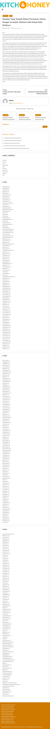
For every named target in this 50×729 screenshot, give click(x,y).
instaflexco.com (5, 586)
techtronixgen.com (6, 291)
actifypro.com (5, 583)
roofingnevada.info (6, 676)
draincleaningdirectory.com (7, 235)
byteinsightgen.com (6, 319)
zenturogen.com (5, 487)
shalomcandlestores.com (7, 224)
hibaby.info (4, 663)
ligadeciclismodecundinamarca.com (9, 682)
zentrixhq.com (5, 474)
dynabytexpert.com (6, 478)
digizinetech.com (5, 320)
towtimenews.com (6, 234)
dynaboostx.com (5, 584)
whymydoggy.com (6, 186)
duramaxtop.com (5, 258)
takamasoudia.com (6, 260)
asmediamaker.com (6, 217)
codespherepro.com (6, 327)
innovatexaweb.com (6, 370)
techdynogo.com (5, 279)
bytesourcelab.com (6, 463)
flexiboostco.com (5, 535)
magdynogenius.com (6, 288)
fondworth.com (5, 204)
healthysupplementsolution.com (8, 276)
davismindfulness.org (6, 691)
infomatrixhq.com (6, 402)
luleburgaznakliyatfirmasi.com (8, 244)
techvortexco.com (6, 375)
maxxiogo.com (5, 481)
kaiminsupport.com (6, 196)
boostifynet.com (5, 574)
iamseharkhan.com (6, 206)
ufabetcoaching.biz (6, 689)
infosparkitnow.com (6, 373)
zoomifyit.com (5, 522)
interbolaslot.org (5, 190)
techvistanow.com (6, 401)
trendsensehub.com (6, 627)
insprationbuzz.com (6, 201)
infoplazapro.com (6, 304)
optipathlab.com (5, 540)
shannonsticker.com (6, 199)
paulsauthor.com (5, 265)
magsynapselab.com (6, 289)
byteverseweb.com (6, 447)
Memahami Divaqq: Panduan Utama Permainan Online (14, 145)
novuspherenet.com (6, 502)
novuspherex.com (6, 568)
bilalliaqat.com (5, 669)
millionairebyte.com (6, 692)
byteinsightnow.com (6, 332)
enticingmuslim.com (6, 248)
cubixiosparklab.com (6, 404)
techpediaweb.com (6, 297)
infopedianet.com (5, 453)
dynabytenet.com (5, 438)
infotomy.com (5, 275)
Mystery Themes (38, 726)
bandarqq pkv (7, 718)
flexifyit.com (4, 479)
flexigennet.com (5, 268)
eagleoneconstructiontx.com (8, 646)
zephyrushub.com (6, 538)
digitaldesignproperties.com (7, 209)
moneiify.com (5, 221)
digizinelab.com (5, 425)
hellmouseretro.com (6, 253)
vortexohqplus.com (6, 591)
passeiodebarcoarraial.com (7, 203)
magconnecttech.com (6, 635)
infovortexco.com (6, 424)
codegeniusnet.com (6, 386)
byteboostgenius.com (6, 450)
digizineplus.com (5, 460)
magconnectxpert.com (7, 417)
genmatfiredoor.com (6, 640)
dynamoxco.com (5, 486)
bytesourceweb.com (6, 330)
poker (3, 166)
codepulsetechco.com (6, 393)
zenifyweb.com (5, 637)
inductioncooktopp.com (7, 673)
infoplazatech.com (6, 378)
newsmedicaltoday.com (7, 674)
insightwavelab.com (6, 617)
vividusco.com (5, 556)
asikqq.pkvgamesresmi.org (10, 722)
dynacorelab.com (5, 552)
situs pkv (4, 161)
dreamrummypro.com (6, 194)
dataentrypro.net (5, 193)
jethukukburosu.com (6, 239)
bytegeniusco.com (6, 309)
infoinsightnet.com (6, 388)
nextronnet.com (5, 484)
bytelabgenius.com (6, 299)
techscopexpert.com (6, 296)
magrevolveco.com (6, 335)
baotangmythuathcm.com (7, 237)
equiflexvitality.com (6, 648)
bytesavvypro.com (6, 317)
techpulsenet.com (6, 420)
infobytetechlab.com (6, 325)
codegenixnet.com (6, 329)
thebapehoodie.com (6, 245)
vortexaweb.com (5, 565)
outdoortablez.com (6, 273)
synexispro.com (5, 679)
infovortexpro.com (6, 338)
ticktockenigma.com (6, 628)
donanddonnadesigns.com (7, 645)
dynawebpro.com (5, 492)
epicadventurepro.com (6, 615)
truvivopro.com (5, 555)
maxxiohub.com (5, 561)
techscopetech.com (6, 430)
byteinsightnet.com (6, 391)
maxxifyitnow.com (6, 466)
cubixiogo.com (5, 501)
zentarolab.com (5, 514)
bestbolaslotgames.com (7, 658)
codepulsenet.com (6, 455)
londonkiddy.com (5, 687)
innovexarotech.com (6, 337)
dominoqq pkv (5, 165)
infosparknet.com (6, 465)
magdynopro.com (6, 302)
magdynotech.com (6, 456)
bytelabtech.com (5, 368)
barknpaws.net (5, 214)
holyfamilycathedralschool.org (8, 686)
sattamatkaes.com (6, 227)
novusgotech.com (6, 483)
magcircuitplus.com (6, 340)
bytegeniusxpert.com (6, 380)
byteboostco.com (6, 414)
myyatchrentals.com (6, 222)
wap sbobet (3, 709)
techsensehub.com (6, 366)
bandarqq (4, 173)
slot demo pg (5, 171)
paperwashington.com (6, 664)
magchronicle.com (6, 281)
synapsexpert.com (6, 512)
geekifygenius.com (6, 632)
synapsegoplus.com (6, 452)
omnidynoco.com (5, 507)
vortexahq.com (5, 558)
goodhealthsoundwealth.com (8, 250)
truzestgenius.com (6, 419)
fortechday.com (5, 694)
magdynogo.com (5, 348)
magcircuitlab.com (6, 411)
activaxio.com (5, 601)
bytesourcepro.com (6, 440)
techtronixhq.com (5, 360)
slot (21, 28)
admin (13, 28)
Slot (11, 15)
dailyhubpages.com (6, 653)
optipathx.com (5, 471)
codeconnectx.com (6, 396)
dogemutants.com (6, 257)
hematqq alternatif (5, 713)
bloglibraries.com (5, 242)
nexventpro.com (5, 576)
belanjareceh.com (6, 198)
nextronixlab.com (5, 473)
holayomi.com (5, 681)
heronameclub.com (6, 270)
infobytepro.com (5, 383)
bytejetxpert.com (5, 345)
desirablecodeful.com (6, 266)
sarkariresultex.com (6, 211)
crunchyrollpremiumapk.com (8, 229)
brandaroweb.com (6, 520)
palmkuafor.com (5, 191)
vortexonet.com (5, 547)
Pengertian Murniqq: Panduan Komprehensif (12, 137)
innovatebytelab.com (6, 381)
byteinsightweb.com (6, 286)
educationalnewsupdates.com (8, 534)
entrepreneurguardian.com (7, 661)
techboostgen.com (6, 365)
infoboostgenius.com (6, 314)
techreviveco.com (6, 435)
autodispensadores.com (7, 671)
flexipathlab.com (5, 496)
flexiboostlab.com (6, 589)
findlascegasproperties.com (8, 642)
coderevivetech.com (6, 333)
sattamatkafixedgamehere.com (8, 659)
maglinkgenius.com (6, 409)
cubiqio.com (4, 607)
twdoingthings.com (6, 262)
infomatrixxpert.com (6, 398)
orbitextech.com (5, 633)
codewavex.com (5, 412)
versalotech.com (5, 596)
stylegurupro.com (5, 604)
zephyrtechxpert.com (6, 422)
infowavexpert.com (6, 307)
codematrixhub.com (6, 311)
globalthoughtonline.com (7, 219)
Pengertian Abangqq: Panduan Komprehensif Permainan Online (16, 148)
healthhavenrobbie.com (7, 643)
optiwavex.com (5, 505)
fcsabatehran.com (6, 255)
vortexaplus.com (5, 499)
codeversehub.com (6, 445)
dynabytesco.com (6, 602)
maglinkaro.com (5, 437)
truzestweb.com (5, 510)
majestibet (8, 721)
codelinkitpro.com (6, 363)
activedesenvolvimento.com (8, 651)
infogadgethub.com (6, 362)
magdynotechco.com (6, 371)
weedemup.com (5, 666)
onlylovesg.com (5, 650)
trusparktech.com (6, 571)
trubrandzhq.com (5, 573)
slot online (4, 160)
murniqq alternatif (9, 711)
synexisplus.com (5, 545)
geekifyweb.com (5, 376)
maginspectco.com (6, 347)
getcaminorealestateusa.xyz (8, 695)
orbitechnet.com (5, 504)
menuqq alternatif (4, 704)
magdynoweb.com (6, 432)
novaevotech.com (6, 406)
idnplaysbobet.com (6, 655)
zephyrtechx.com (5, 578)
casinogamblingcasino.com (7, 232)
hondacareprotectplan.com (7, 230)
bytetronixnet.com (6, 343)
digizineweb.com (5, 394)
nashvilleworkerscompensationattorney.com (11, 684)
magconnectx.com (6, 677)
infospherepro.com (6, 610)
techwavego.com (5, 427)
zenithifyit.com (5, 560)
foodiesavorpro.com (6, 612)
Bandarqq (5, 15)
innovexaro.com (5, 461)
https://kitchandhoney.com (18, 103)
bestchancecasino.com (7, 668)
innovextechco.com (6, 407)
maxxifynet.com (5, 548)
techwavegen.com (6, 315)
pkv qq (3, 163)
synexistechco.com (6, 553)
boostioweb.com (5, 537)
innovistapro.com (5, 588)
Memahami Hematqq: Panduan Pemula (12, 143)
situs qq (7, 706)
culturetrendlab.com (6, 625)
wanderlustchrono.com (7, 624)
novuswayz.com (5, 581)
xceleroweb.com (5, 517)
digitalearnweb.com (6, 188)
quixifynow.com (5, 468)
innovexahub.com (5, 550)
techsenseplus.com (6, 312)
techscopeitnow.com (6, 342)
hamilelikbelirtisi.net (6, 594)
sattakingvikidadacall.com (7, 656)
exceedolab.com (5, 599)
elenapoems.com (5, 252)
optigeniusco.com (6, 566)
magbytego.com (5, 384)
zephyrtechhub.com (6, 509)
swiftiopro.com (5, 592)
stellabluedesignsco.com (7, 263)
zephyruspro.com (5, 469)
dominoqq (4, 168)
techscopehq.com (6, 458)
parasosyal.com (5, 247)
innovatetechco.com (6, 301)
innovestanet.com (6, 476)
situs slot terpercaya (10, 708)
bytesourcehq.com (6, 389)
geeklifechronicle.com (6, 609)
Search (5, 124)
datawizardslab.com (6, 606)
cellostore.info (5, 216)
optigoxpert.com (5, 579)
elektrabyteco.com (6, 416)
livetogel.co (4, 638)
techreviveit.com (5, 306)
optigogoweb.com (6, 519)
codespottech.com (6, 278)
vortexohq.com (5, 614)
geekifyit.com (5, 226)
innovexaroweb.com (6, 434)
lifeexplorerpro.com (6, 619)
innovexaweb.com (6, 489)
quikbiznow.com (5, 515)
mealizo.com (5, 212)
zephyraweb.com (5, 563)
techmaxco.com (5, 597)
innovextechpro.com (6, 293)
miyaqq (12, 721)
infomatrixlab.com (6, 443)
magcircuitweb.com (6, 294)
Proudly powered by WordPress (19, 726)
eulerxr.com (4, 630)
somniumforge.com (6, 240)
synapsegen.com (5, 494)
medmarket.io (5, 271)
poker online (4, 170)
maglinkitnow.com (6, 284)
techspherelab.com (6, 442)
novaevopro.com (5, 570)
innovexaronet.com (6, 399)
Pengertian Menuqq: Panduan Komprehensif (12, 140)
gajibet (2, 722)
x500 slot (8, 709)
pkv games (18, 28)
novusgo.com (5, 620)
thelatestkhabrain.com (6, 208)
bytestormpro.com (6, 622)
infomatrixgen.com (6, 322)
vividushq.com (5, 497)
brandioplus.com (5, 491)
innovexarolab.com (6, 324)
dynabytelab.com (5, 542)
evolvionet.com (5, 543)
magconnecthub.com (6, 448)
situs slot (12, 718)
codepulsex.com (5, 429)
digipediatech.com (6, 283)
